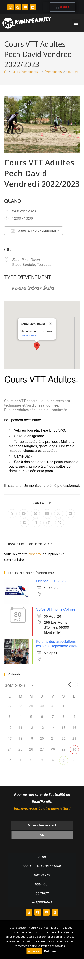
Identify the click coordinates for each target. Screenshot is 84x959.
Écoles (49, 287)
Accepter (34, 951)
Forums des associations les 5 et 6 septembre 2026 (56, 643)
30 (74, 749)
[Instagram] (10, 7)
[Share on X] (12, 513)
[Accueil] (5, 72)
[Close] (50, 323)
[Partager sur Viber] (58, 513)
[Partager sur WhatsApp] (59, 522)
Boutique (42, 884)
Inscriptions (42, 902)
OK (42, 834)
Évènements (28, 335)
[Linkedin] (33, 7)
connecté (35, 554)
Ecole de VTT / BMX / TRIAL (42, 866)
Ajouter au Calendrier (36, 230)
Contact (42, 893)
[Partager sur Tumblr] (36, 522)
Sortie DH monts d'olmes (55, 609)
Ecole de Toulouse (27, 287)
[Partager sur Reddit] (24, 522)
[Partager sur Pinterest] (35, 513)
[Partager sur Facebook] (23, 513)
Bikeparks (42, 875)
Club (42, 857)
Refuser (50, 951)
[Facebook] (18, 7)
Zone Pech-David (26, 259)
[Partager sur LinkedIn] (47, 513)
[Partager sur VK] (70, 513)
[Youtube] (25, 7)
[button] (76, 23)
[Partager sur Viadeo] (47, 522)
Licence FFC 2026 (51, 581)
